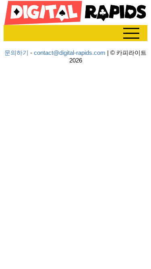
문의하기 (16, 52)
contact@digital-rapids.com (69, 52)
